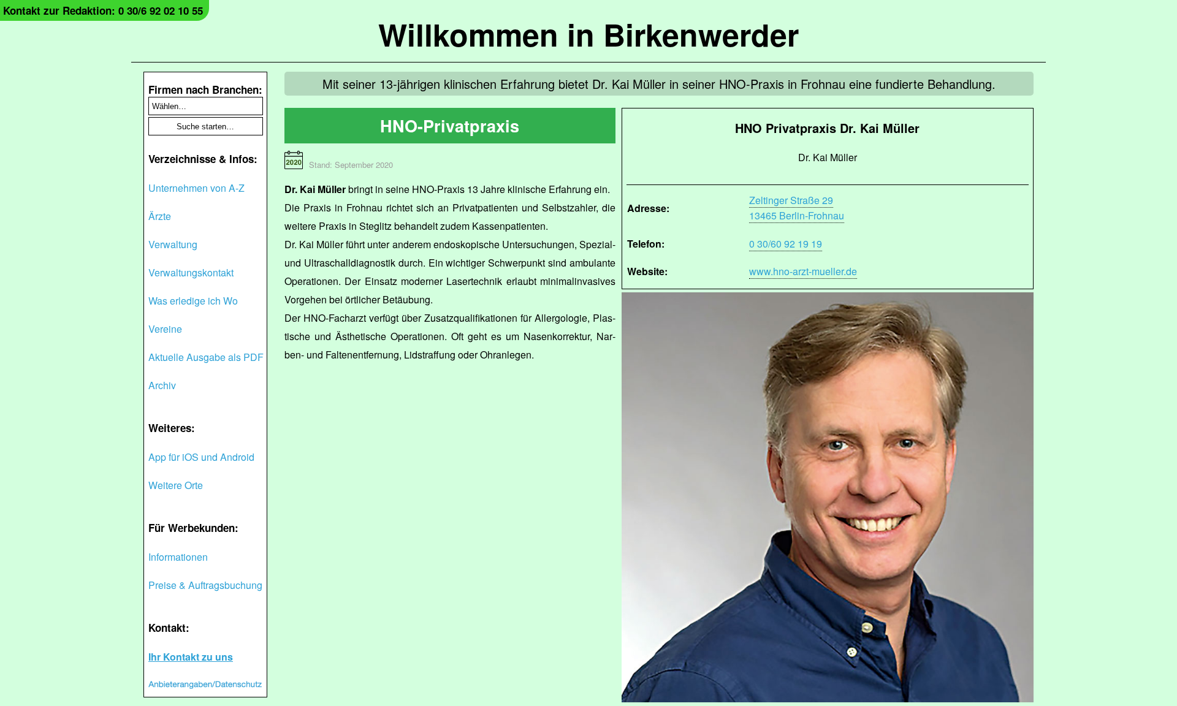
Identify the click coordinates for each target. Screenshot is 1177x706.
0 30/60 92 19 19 (785, 244)
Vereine (165, 329)
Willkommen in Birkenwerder (588, 34)
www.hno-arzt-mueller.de (803, 271)
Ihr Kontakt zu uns (190, 657)
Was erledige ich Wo (193, 301)
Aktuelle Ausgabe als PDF (206, 357)
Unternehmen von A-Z (196, 188)
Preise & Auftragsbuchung (205, 585)
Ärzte (159, 216)
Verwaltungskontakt (191, 272)
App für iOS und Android (201, 457)
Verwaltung (172, 244)
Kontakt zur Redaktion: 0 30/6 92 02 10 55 (103, 10)
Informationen (178, 557)
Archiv (162, 385)
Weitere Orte (175, 485)
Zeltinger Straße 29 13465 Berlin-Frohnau (796, 207)
